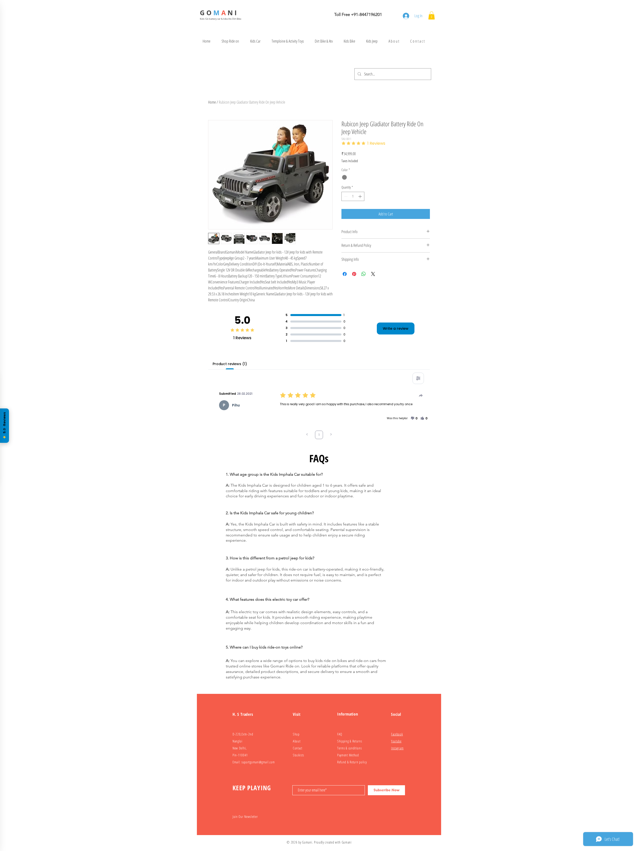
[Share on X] (373, 274)
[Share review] (421, 395)
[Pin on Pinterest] (354, 274)
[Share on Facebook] (345, 274)
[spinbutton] (352, 196)
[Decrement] (345, 196)
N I (233, 12)
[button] (431, 15)
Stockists (298, 755)
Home (212, 102)
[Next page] (330, 435)
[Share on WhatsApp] (364, 274)
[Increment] (360, 196)
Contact (297, 748)
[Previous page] (307, 435)
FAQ (339, 734)
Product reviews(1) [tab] (230, 363)
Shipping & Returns (349, 741)
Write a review (395, 328)
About (297, 741)
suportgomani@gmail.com (258, 762)
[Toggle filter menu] (418, 378)
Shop (296, 734)
